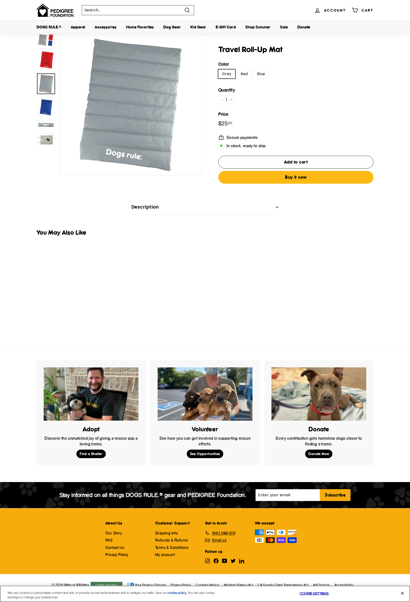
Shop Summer (257, 27)
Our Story (113, 533)
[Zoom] (130, 103)
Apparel (78, 27)
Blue (261, 74)
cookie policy (177, 593)
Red (244, 74)
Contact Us (114, 547)
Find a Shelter (91, 454)
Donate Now (318, 454)
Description (145, 207)
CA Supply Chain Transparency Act (283, 585)
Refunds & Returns (171, 540)
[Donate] (318, 394)
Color (223, 64)
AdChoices (321, 585)
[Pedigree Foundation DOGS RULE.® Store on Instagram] (207, 560)
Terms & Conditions (171, 547)
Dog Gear (172, 27)
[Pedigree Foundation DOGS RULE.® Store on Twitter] (233, 560)
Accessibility (344, 585)
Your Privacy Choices (150, 585)
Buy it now (296, 177)
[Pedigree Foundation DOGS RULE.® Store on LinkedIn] (241, 560)
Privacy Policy (116, 554)
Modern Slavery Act (238, 585)
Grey (227, 74)
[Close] (402, 593)
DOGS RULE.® (49, 27)
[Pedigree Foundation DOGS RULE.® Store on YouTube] (224, 560)
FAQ (108, 540)
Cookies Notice (207, 585)
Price (223, 114)
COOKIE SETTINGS (107, 585)
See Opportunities (205, 454)
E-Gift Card (226, 27)
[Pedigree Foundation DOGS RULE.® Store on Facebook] (216, 560)
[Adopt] (91, 394)
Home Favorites (140, 27)
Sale (284, 27)
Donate (303, 27)
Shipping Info (166, 533)
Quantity (226, 90)
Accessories (105, 27)
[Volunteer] (205, 394)
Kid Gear (198, 27)
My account (165, 554)
